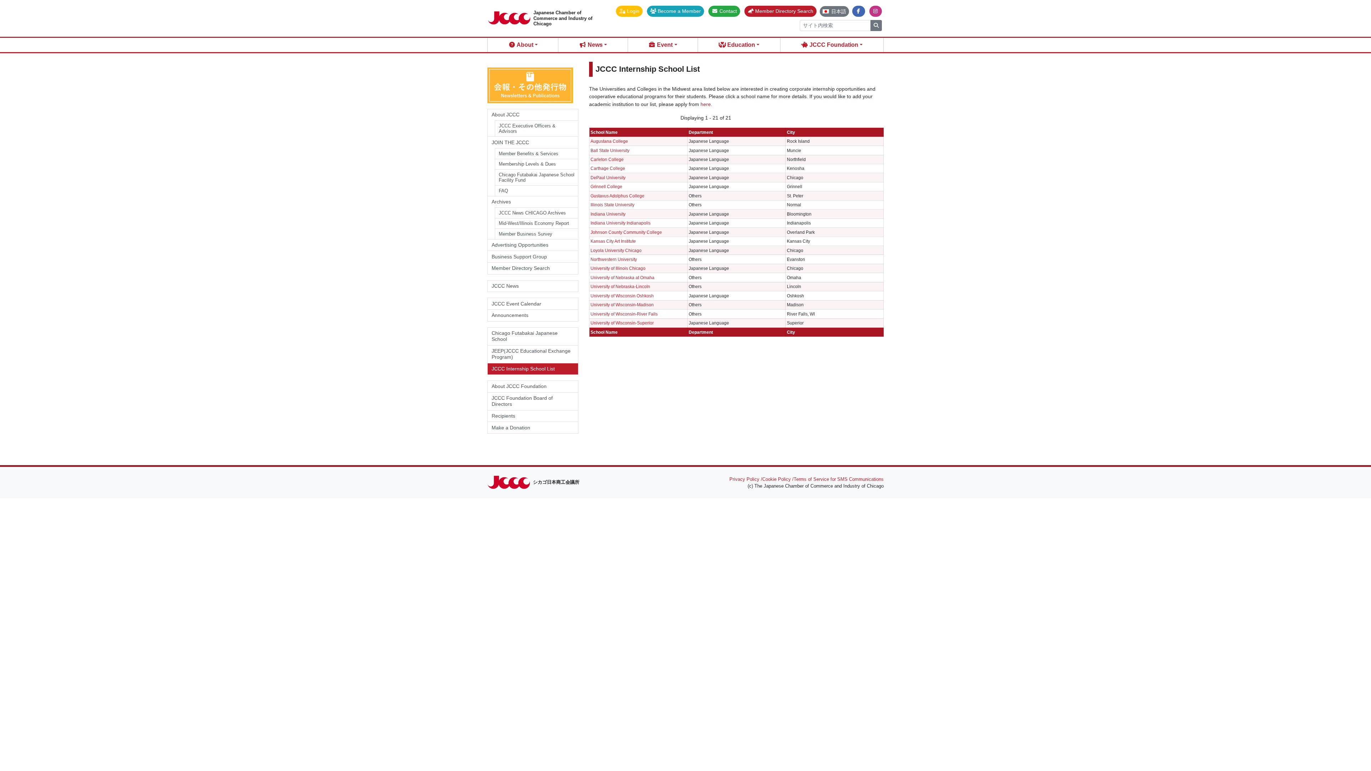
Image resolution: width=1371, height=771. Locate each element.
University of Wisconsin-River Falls (624, 314)
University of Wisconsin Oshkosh (622, 295)
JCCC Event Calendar (516, 304)
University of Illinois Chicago (618, 268)
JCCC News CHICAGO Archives (532, 213)
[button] (629, 11)
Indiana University (608, 214)
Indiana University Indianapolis (621, 223)
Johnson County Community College (626, 232)
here (705, 104)
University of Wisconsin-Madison (622, 304)
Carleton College (607, 159)
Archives (501, 202)
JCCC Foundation (833, 45)
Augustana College (609, 141)
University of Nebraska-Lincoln (620, 286)
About (524, 45)
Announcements (510, 315)
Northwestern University (614, 259)
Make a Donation (511, 427)
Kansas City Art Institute (613, 241)
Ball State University (610, 150)
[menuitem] (834, 11)
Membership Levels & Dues (527, 164)
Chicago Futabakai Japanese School (525, 336)
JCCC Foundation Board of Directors (522, 401)
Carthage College (608, 168)
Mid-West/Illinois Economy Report (534, 223)
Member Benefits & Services (528, 153)
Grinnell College (606, 186)
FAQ (503, 190)
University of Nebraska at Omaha (622, 277)
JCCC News (505, 286)
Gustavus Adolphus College (617, 195)
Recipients (503, 416)
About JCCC (505, 114)
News (594, 45)
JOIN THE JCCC (510, 142)
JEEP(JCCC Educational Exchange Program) (531, 354)
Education (740, 45)
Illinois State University (612, 204)
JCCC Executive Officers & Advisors (527, 128)
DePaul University (608, 177)
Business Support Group (519, 256)
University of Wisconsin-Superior (622, 323)
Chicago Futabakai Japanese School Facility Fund (536, 177)
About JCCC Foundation (519, 386)
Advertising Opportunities (520, 245)
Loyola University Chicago (616, 250)
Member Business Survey (525, 234)
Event (664, 45)
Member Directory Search (521, 268)
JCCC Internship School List (523, 369)
